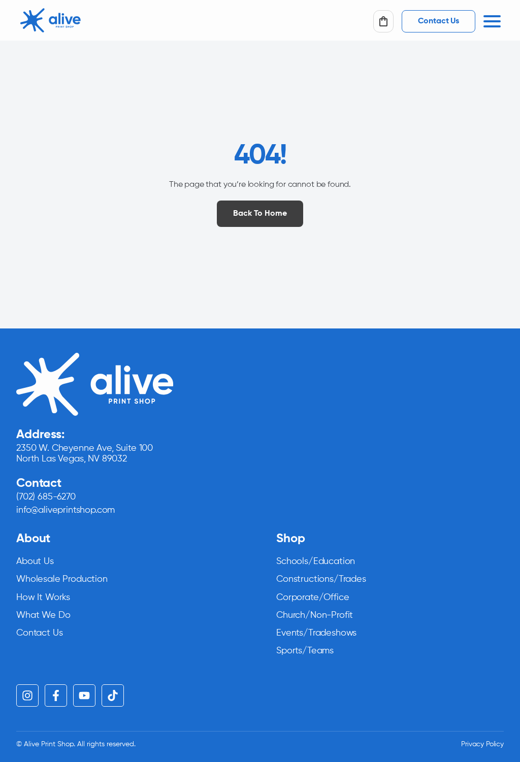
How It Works (43, 597)
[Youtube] (84, 695)
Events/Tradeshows (316, 633)
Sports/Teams (305, 650)
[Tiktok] (113, 695)
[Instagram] (27, 695)
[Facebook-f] (56, 695)
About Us (35, 561)
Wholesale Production (62, 579)
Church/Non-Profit (314, 615)
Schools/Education (315, 561)
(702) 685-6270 (46, 497)
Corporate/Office (312, 597)
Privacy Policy (482, 744)
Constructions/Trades (321, 579)
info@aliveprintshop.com (65, 510)
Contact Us (39, 633)
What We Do (43, 615)
